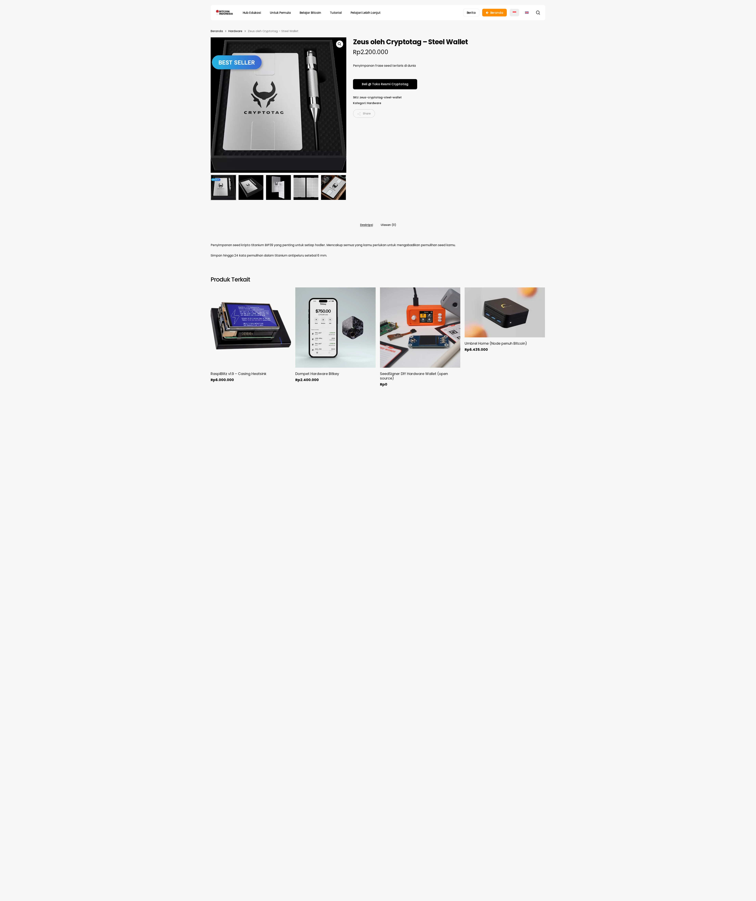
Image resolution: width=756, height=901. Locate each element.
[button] (339, 44)
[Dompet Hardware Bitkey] (335, 327)
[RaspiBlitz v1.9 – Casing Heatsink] (251, 327)
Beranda (217, 31)
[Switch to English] (527, 12)
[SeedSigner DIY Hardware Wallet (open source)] (420, 327)
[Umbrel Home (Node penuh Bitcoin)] (505, 312)
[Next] (340, 187)
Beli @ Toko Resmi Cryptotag (385, 84)
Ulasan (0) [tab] (388, 225)
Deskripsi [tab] (366, 225)
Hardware (235, 31)
